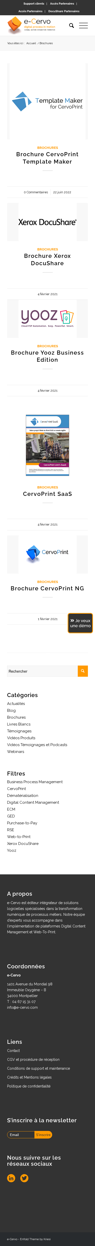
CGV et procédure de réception (33, 1060)
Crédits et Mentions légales (29, 1077)
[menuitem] (34, 4)
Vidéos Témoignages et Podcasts (37, 745)
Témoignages (19, 731)
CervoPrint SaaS (47, 494)
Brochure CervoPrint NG (47, 588)
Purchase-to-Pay (22, 823)
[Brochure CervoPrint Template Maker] (47, 101)
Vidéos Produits (21, 738)
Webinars (15, 751)
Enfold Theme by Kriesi (35, 1239)
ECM (11, 809)
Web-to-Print (18, 836)
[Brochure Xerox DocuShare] (47, 222)
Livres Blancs (18, 724)
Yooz (11, 850)
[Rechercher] (69, 25)
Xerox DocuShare (23, 843)
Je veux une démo (80, 623)
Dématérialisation (22, 795)
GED (11, 816)
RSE (10, 830)
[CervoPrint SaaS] (47, 445)
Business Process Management (35, 782)
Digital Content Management (33, 802)
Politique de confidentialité (28, 1086)
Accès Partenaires (62, 3)
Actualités (16, 703)
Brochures (47, 148)
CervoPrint (16, 788)
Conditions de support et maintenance (38, 1068)
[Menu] (81, 25)
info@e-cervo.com (22, 1007)
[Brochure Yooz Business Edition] (47, 319)
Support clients (34, 3)
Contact (13, 1051)
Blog (11, 710)
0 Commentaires (36, 192)
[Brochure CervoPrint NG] (47, 554)
